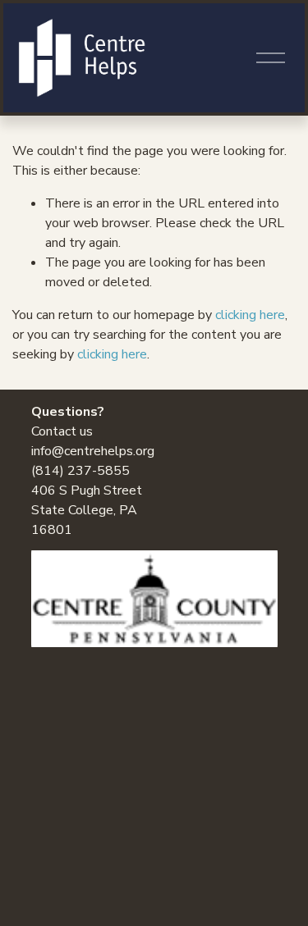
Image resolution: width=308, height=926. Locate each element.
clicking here (250, 315)
